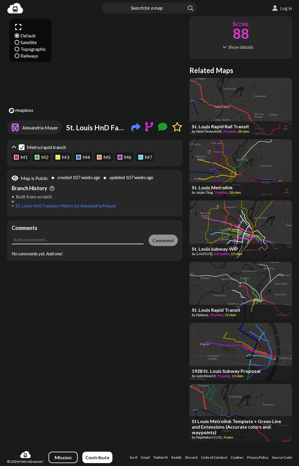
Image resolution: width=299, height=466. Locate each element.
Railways (29, 55)
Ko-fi (134, 457)
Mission (63, 457)
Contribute (97, 457)
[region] (94, 65)
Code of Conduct (214, 457)
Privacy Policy (257, 457)
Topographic (33, 49)
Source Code (282, 457)
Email (145, 457)
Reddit (176, 457)
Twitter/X (160, 457)
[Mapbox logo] (21, 110)
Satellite (28, 42)
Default (28, 35)
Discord (191, 457)
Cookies (237, 457)
